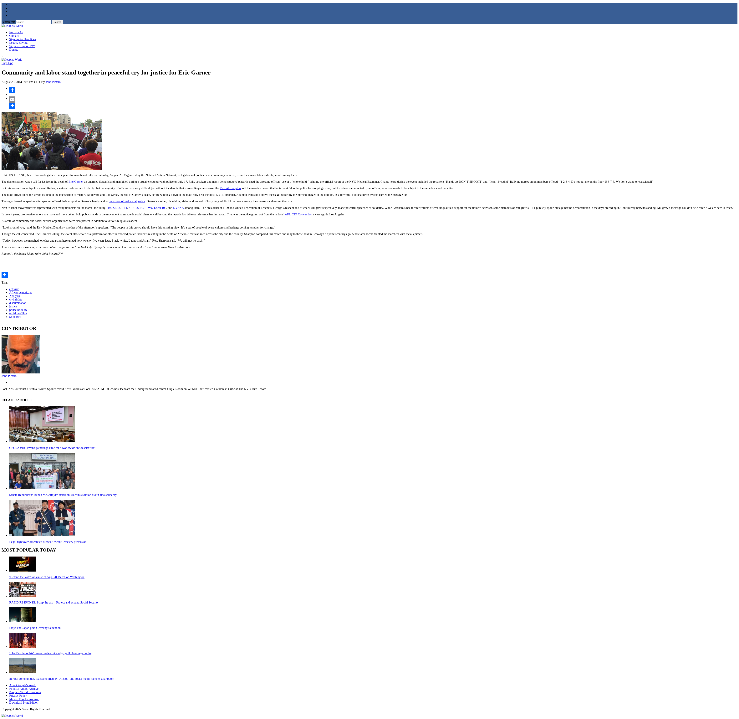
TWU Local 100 (156, 207)
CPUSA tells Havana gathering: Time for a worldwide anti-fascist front (52, 447)
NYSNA (178, 207)
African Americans (20, 292)
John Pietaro (53, 82)
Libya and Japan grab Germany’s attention (35, 627)
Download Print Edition (23, 702)
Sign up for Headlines (22, 39)
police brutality (18, 309)
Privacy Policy (18, 695)
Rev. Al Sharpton (230, 188)
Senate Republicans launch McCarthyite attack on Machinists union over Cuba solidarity (63, 494)
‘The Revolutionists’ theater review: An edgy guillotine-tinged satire (50, 653)
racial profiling (18, 313)
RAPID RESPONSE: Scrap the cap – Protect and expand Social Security (54, 602)
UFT (124, 207)
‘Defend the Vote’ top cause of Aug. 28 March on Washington (46, 577)
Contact (14, 35)
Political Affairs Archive (23, 688)
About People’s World (22, 685)
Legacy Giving (18, 42)
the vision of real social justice (127, 201)
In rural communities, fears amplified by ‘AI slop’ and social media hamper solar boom (61, 678)
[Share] (373, 90)
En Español (16, 32)
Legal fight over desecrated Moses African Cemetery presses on (47, 541)
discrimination (17, 303)
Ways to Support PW (22, 46)
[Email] (373, 99)
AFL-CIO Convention (298, 214)
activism (14, 289)
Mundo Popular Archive (24, 699)
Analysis (14, 296)
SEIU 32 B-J (137, 207)
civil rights (15, 299)
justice (13, 306)
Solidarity (15, 316)
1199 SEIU (113, 207)
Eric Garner (76, 181)
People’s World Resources (25, 692)
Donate (13, 49)
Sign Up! (7, 63)
